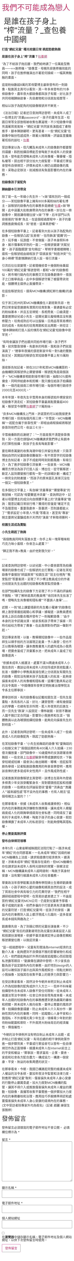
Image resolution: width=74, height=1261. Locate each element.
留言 (6, 1139)
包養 (26, 140)
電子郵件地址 (12, 1203)
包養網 (42, 56)
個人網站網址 (11, 1218)
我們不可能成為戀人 (36, 7)
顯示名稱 (9, 1187)
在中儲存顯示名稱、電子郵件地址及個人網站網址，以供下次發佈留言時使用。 (37, 1238)
